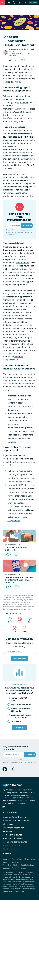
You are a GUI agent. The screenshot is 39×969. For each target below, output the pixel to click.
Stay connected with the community (15, 747)
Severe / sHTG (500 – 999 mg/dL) (20, 709)
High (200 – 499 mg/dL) (21, 704)
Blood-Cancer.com (11, 849)
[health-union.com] (12, 785)
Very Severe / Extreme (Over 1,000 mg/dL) (21, 716)
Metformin (12, 403)
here (28, 609)
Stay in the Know (19, 935)
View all (8, 853)
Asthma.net (7, 831)
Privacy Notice (18, 956)
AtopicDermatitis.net (12, 835)
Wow (13, 629)
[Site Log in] (25, 2)
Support (18, 619)
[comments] (16, 554)
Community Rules (9, 868)
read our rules (19, 643)
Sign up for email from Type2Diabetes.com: (19, 216)
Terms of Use (31, 956)
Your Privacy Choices (10, 865)
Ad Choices (22, 868)
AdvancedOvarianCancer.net (16, 820)
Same (23, 629)
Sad (28, 619)
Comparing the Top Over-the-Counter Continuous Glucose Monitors (19, 580)
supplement (22, 102)
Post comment (19, 659)
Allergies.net (8, 824)
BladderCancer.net (11, 845)
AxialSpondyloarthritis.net (14, 842)
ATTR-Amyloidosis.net (12, 838)
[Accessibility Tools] (19, 2)
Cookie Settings (27, 865)
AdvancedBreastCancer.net (15, 817)
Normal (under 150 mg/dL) (19, 699)
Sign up (31, 948)
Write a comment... (13, 652)
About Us (6, 859)
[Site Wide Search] (13, 2)
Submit (19, 728)
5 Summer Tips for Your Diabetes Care (16, 548)
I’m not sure (16, 721)
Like (8, 619)
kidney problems (11, 180)
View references (11, 613)
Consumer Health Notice (12, 862)
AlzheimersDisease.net (13, 828)
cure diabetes (22, 263)
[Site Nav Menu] (8, 2)
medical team (25, 471)
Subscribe (33, 2)
